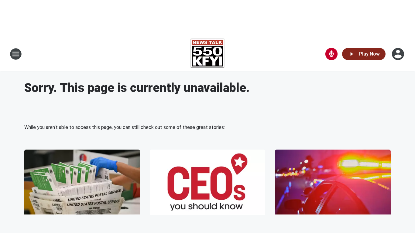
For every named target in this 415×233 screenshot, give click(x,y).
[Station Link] (207, 54)
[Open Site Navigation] (16, 54)
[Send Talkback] (331, 54)
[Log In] (398, 54)
